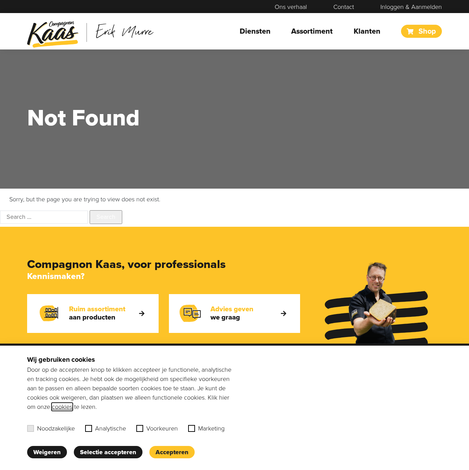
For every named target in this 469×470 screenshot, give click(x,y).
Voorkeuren (162, 428)
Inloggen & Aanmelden (411, 7)
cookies (62, 407)
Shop (426, 31)
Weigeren (47, 452)
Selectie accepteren (108, 452)
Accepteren (172, 452)
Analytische (110, 428)
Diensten (255, 31)
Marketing (211, 428)
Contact (343, 7)
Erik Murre (124, 31)
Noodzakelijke (56, 428)
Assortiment (312, 31)
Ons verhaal (291, 7)
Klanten (367, 31)
